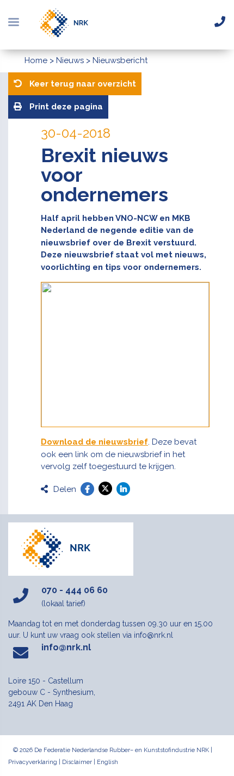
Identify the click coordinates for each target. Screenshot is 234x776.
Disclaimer (77, 762)
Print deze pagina (65, 107)
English (107, 762)
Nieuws (70, 60)
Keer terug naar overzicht (81, 84)
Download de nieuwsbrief (94, 442)
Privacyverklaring (32, 762)
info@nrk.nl (66, 647)
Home (35, 60)
